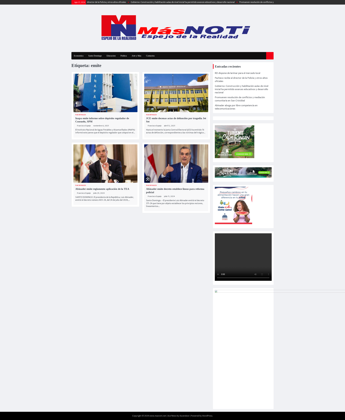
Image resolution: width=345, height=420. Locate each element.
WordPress (207, 416)
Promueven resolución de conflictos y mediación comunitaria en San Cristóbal (265, 2)
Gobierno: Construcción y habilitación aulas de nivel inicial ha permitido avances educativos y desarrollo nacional (172, 2)
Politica (123, 56)
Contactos (150, 56)
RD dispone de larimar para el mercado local (237, 73)
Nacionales (80, 115)
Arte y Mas (136, 56)
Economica (78, 56)
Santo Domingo (95, 56)
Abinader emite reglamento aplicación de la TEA (102, 188)
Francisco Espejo (84, 126)
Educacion (111, 56)
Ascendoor (184, 416)
